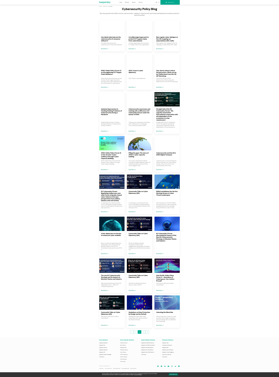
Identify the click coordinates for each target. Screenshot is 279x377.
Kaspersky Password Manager (105, 354)
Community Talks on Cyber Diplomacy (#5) (138, 192)
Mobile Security (123, 347)
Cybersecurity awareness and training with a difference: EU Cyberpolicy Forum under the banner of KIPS (139, 111)
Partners (134, 2)
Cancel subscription (133, 368)
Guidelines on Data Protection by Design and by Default (139, 313)
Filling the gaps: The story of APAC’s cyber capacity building (139, 155)
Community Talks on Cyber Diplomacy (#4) (138, 234)
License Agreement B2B (125, 368)
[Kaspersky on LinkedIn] (165, 366)
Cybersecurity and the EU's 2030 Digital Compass (166, 154)
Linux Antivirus (123, 352)
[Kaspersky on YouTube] (168, 366)
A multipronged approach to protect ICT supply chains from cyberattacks (139, 39)
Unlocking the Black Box (164, 312)
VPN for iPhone (123, 359)
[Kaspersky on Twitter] (161, 366)
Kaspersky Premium (103, 347)
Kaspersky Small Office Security (147, 342)
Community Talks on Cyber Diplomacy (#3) (138, 276)
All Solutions (101, 356)
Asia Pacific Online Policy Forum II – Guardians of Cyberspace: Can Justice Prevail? (165, 278)
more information (138, 374)
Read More (104, 48)
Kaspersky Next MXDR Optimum (147, 352)
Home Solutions (103, 340)
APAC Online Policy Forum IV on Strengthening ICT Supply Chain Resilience (111, 72)
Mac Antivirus (123, 345)
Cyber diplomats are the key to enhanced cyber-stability (111, 234)
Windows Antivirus (124, 349)
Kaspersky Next (165, 342)
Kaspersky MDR (165, 347)
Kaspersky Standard (103, 342)
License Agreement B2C (116, 368)
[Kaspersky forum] (175, 366)
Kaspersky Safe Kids (103, 349)
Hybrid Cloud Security (166, 354)
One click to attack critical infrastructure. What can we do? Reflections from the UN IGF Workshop (166, 73)
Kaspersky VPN (102, 352)
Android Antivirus (123, 342)
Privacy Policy (101, 368)
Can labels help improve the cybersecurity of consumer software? (111, 39)
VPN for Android (123, 356)
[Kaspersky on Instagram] (172, 366)
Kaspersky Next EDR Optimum (147, 347)
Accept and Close (173, 374)
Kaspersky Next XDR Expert (167, 349)
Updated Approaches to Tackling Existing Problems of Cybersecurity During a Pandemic (111, 111)
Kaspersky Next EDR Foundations (148, 345)
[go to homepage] (105, 2)
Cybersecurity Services (167, 345)
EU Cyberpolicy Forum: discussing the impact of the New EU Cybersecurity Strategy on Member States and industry (166, 237)
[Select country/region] (156, 2)
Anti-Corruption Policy (108, 368)
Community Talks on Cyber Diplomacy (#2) (110, 313)
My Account (170, 2)
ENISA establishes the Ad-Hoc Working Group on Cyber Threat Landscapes (167, 193)
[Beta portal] (179, 366)
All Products (143, 354)
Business (127, 2)
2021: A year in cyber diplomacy (136, 71)
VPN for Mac (122, 361)
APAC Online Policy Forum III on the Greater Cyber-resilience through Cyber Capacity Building (111, 155)
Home (120, 2)
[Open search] (159, 2)
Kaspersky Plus (102, 345)
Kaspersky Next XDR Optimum (147, 349)
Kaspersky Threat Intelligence (168, 352)
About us (141, 2)
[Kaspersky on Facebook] (158, 366)
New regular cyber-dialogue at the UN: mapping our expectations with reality (167, 39)
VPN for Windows (124, 354)
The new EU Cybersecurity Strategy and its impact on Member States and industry (111, 277)
